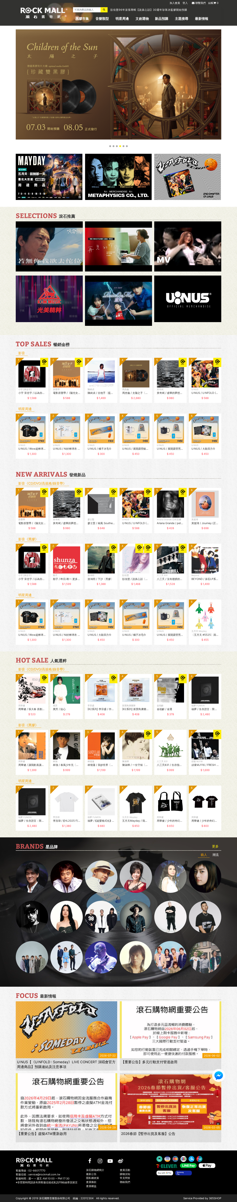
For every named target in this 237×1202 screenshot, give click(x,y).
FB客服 (218, 1075)
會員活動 (125, 1170)
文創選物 (142, 19)
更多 (215, 846)
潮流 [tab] (215, 855)
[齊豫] (136, 876)
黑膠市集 (82, 19)
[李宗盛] (101, 957)
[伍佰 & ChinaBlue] (136, 957)
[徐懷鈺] (205, 876)
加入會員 (175, 2)
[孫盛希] (66, 917)
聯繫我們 (200, 2)
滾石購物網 (43, 12)
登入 (185, 2)
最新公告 (91, 1174)
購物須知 (125, 1174)
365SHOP (215, 1198)
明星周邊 (122, 19)
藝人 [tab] (204, 855)
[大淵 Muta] (170, 917)
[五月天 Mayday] (170, 957)
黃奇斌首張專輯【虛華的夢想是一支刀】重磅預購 (140, 9)
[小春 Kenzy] (136, 917)
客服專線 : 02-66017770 (30, 1170)
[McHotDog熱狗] (32, 917)
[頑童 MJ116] (101, 917)
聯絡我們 (125, 1182)
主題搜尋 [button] (181, 19)
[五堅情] (32, 957)
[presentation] (12, 383)
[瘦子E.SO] (205, 917)
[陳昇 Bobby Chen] (66, 876)
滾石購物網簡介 (95, 1170)
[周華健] (32, 876)
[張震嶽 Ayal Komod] (101, 876)
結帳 (213, 2)
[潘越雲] (170, 876)
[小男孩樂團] (66, 957)
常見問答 (125, 1178)
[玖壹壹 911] (205, 957)
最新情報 (201, 19)
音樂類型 (102, 19)
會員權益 (91, 1186)
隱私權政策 (92, 1178)
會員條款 (91, 1182)
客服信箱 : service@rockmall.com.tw (38, 1174)
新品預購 (161, 19)
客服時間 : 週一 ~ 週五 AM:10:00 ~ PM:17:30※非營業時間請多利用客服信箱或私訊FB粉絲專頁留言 (47, 1180)
